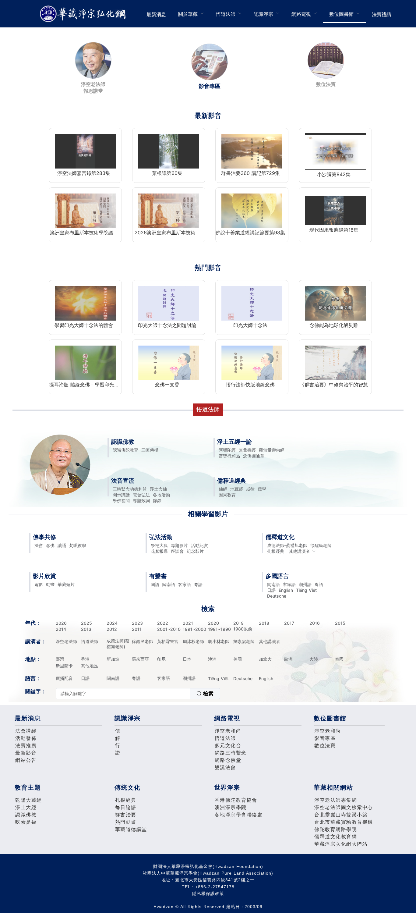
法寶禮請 (381, 14)
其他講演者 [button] (299, 551)
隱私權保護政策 (208, 893)
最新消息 (156, 14)
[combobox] (138, 693)
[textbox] (123, 693)
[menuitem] (156, 14)
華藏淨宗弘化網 (84, 13)
